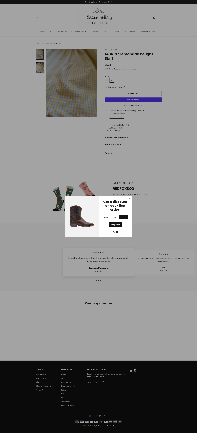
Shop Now (115, 224)
